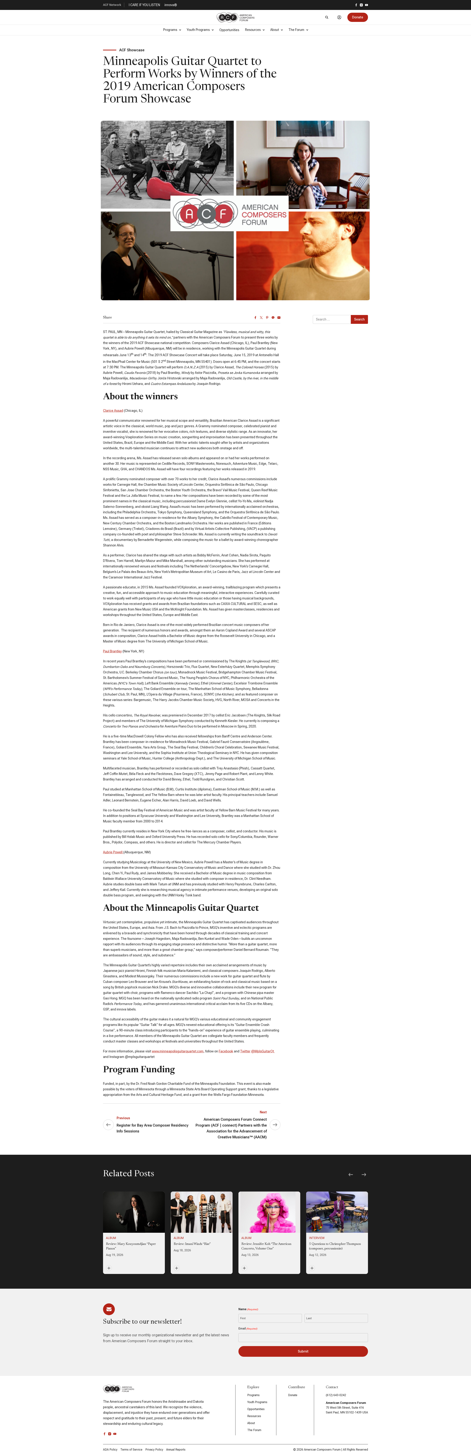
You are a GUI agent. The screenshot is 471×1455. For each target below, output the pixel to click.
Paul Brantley (112, 651)
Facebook (226, 1051)
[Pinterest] (267, 317)
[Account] (339, 17)
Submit (303, 1351)
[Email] (278, 317)
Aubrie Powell (113, 852)
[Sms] (273, 317)
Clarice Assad (113, 411)
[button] (357, 17)
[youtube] (366, 4)
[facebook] (356, 4)
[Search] (326, 17)
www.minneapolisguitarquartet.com (177, 1051)
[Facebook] (255, 317)
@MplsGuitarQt (263, 1051)
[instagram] (361, 4)
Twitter (245, 1051)
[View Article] (134, 1233)
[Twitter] (261, 317)
